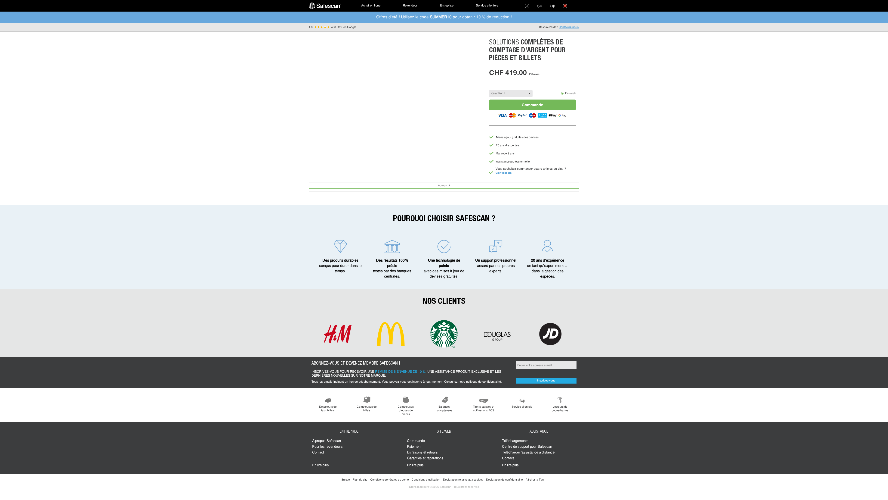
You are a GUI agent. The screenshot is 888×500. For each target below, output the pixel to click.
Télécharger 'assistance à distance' (528, 452)
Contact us (504, 173)
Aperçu (442, 185)
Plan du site (360, 479)
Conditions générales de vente (389, 479)
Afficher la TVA (535, 479)
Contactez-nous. (569, 27)
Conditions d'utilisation (426, 479)
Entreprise (446, 5)
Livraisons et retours (422, 452)
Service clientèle (487, 5)
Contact (318, 452)
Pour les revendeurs (327, 447)
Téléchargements (515, 441)
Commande (532, 104)
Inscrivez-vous (546, 380)
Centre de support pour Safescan (527, 447)
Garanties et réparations (425, 458)
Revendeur (410, 5)
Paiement (414, 447)
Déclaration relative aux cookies (463, 479)
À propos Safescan (326, 441)
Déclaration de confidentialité (504, 479)
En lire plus (320, 465)
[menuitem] (325, 6)
